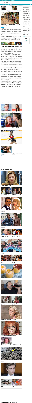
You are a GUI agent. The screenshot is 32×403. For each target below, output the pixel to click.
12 (25, 41)
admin (5, 28)
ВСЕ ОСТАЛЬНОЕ (13, 0)
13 (26, 41)
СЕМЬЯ (8, 0)
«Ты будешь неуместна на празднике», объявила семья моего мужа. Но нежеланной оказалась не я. (26, 34)
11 (24, 41)
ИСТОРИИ (7, 0)
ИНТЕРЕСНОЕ (11, 0)
